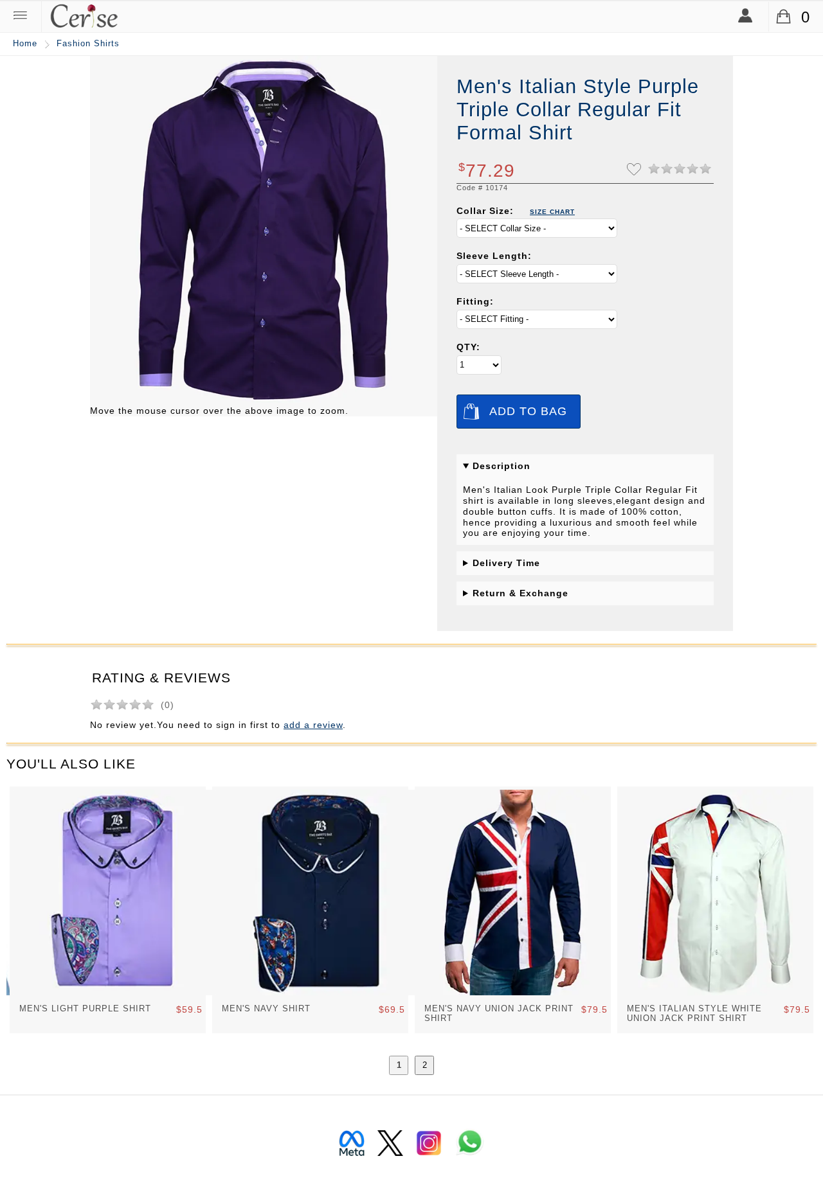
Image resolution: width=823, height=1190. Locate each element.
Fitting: (475, 301)
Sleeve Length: (494, 256)
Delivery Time (506, 563)
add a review (313, 725)
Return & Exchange (520, 593)
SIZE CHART (552, 211)
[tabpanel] (108, 909)
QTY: (468, 347)
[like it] (633, 172)
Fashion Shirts (88, 43)
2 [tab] (424, 1065)
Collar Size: (516, 211)
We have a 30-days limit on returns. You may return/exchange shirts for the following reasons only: (583, 596)
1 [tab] (399, 1065)
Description (501, 466)
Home (25, 43)
